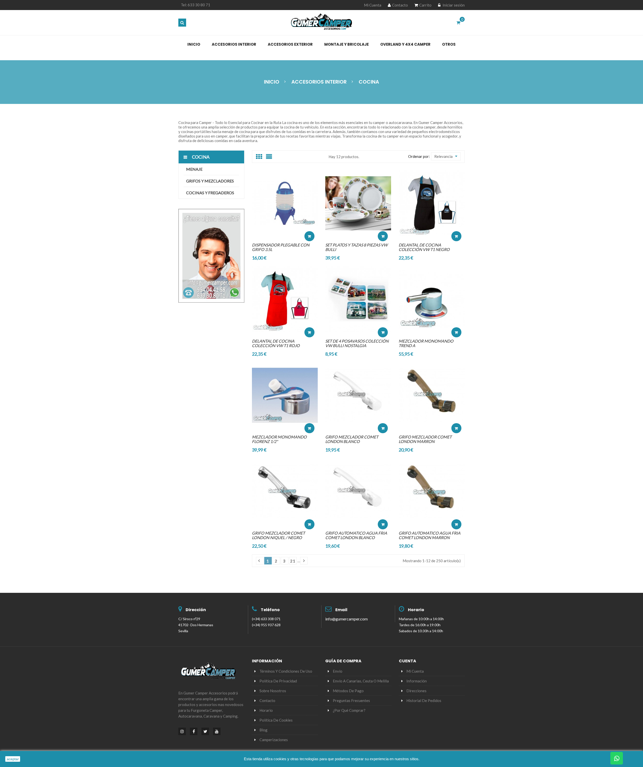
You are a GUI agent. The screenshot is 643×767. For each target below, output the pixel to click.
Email (341, 610)
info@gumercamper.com (346, 618)
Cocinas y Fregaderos (210, 192)
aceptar (13, 759)
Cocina (200, 157)
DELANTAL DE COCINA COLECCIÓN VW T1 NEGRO (424, 247)
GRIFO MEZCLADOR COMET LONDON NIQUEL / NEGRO (278, 535)
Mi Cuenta (372, 5)
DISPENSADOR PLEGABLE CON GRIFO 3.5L (280, 247)
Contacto (400, 5)
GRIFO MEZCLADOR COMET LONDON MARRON (425, 439)
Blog (263, 730)
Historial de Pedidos (423, 700)
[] (259, 560)
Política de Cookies (276, 720)
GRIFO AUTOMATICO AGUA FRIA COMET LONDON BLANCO (356, 535)
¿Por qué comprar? (349, 710)
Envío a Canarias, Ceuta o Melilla (361, 681)
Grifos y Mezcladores (210, 180)
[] (304, 560)
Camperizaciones (273, 739)
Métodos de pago (348, 690)
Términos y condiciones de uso (285, 671)
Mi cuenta (415, 671)
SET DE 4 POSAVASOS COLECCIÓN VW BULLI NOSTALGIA (357, 343)
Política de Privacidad (278, 681)
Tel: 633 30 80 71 (195, 5)
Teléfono (270, 610)
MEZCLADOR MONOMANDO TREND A (426, 343)
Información (416, 681)
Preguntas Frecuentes (351, 700)
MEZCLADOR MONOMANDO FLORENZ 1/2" (279, 439)
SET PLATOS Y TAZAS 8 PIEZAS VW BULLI (356, 247)
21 (293, 561)
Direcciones (416, 690)
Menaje (194, 169)
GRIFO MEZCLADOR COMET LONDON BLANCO (351, 439)
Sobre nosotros (272, 690)
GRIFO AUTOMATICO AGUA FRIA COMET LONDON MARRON (429, 535)
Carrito (425, 5)
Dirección (196, 610)
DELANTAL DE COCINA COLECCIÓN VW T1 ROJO (276, 343)
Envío (337, 671)
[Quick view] (309, 221)
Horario (416, 610)
